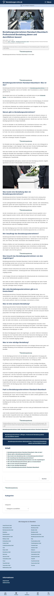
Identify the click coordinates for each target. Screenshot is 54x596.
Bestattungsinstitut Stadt (36, 534)
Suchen (44, 478)
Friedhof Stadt (5, 543)
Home (5, 594)
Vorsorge (16, 594)
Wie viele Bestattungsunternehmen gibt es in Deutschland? (24, 461)
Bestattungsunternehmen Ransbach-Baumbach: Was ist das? (25, 452)
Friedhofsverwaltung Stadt (8, 545)
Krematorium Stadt (6, 552)
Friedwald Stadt (34, 545)
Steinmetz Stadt (6, 556)
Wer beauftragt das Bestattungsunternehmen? (21, 458)
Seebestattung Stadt (35, 554)
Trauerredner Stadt (6, 565)
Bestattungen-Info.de (14, 2)
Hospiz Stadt (5, 549)
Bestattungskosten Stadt (8, 536)
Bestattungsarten (6, 534)
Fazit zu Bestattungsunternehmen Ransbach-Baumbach (23, 467)
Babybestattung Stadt (35, 525)
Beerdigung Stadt (34, 527)
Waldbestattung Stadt (7, 567)
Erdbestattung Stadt (7, 541)
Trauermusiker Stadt (35, 563)
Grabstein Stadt (34, 547)
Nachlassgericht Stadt (35, 552)
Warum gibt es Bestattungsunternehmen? (19, 454)
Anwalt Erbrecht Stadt (7, 525)
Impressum (6, 580)
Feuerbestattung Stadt (35, 541)
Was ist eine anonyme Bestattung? (17, 463)
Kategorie (13, 41)
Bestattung (27, 594)
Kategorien (8, 504)
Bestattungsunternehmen (37, 88)
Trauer (4, 560)
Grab (4, 547)
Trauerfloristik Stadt (35, 560)
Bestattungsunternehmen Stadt (22, 41)
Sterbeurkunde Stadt (35, 556)
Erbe (38, 594)
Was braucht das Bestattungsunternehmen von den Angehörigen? (26, 459)
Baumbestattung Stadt (7, 527)
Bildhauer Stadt (6, 538)
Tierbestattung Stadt (7, 558)
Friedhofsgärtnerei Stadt (36, 543)
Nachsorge (5, 554)
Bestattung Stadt (34, 532)
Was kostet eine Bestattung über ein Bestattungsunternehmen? (25, 456)
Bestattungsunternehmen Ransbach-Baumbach (34, 429)
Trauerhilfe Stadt (6, 563)
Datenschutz (6, 582)
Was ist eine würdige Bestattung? (17, 465)
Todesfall (33, 558)
